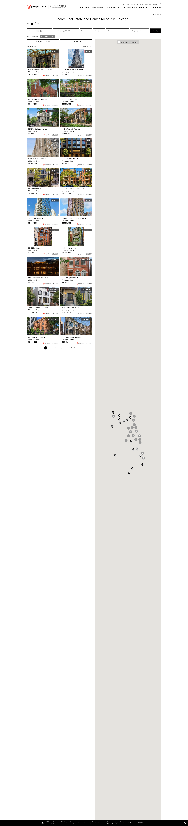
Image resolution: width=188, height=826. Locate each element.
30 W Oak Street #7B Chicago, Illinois (41, 199)
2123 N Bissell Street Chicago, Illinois (74, 80)
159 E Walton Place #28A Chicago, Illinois (43, 139)
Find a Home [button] (84, 8)
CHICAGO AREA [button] (129, 4)
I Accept (140, 823)
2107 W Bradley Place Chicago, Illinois (75, 288)
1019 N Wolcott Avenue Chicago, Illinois (75, 109)
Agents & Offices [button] (113, 8)
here (120, 824)
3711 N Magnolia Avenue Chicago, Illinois (75, 318)
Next (73, 348)
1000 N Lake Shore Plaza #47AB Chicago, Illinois (72, 200)
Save (77, 42)
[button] (139, 435)
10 (69, 348)
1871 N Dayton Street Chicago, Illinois (74, 258)
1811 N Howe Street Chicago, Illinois (40, 169)
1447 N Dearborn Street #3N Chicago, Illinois (74, 170)
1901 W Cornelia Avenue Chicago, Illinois (42, 80)
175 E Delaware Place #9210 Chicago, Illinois (74, 51)
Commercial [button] (145, 8)
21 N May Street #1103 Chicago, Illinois (75, 139)
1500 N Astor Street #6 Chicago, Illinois (42, 318)
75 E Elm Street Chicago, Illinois (39, 228)
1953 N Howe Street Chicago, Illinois (74, 228)
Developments (130, 8)
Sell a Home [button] (97, 8)
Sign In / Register (149, 4)
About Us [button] (157, 8)
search (155, 31)
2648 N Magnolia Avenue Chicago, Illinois (43, 288)
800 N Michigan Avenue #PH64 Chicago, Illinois (42, 51)
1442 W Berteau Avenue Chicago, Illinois (42, 109)
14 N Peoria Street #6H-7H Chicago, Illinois (40, 259)
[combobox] (39, 30)
